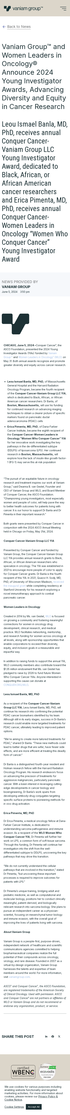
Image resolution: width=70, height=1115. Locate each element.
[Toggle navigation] (63, 9)
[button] (46, 1036)
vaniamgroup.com (19, 976)
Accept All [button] (33, 1106)
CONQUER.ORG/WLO (16, 684)
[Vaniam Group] (23, 8)
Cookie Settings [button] (14, 1107)
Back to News (19, 26)
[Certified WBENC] (23, 1072)
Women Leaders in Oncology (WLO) (40, 357)
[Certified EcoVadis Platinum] (47, 1072)
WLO (48, 616)
